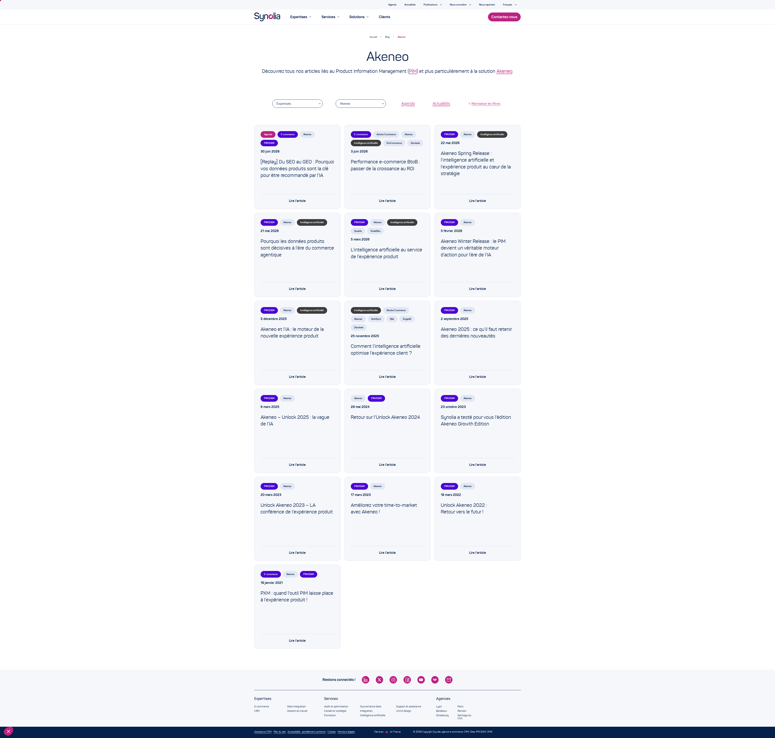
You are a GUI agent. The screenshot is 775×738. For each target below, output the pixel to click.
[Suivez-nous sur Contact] (448, 679)
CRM (257, 711)
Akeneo (402, 36)
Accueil (373, 36)
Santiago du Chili (464, 717)
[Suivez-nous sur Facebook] (407, 679)
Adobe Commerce (386, 134)
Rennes (462, 711)
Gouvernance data (370, 706)
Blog (387, 36)
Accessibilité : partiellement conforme (307, 731)
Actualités (441, 103)
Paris (460, 706)
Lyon (439, 706)
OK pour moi (67, 717)
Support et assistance (408, 706)
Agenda (408, 103)
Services (331, 698)
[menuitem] (300, 16)
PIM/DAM (269, 142)
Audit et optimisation (336, 706)
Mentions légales (346, 731)
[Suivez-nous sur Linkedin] (365, 679)
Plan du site (280, 731)
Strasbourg (442, 715)
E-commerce (287, 134)
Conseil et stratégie (335, 711)
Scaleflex (375, 230)
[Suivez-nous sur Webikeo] (435, 679)
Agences (443, 698)
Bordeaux (441, 711)
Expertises (283, 104)
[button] (8, 731)
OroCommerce (394, 142)
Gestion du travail (297, 711)
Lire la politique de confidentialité (26, 704)
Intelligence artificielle (366, 142)
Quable (358, 230)
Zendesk (415, 142)
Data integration (296, 706)
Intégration (366, 711)
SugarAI (407, 318)
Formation (330, 715)
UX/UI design (403, 711)
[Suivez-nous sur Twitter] (379, 679)
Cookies (332, 731)
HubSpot (376, 318)
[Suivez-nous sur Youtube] (421, 679)
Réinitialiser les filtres (485, 104)
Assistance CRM (263, 731)
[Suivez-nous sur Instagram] (393, 679)
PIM (413, 71)
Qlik (392, 318)
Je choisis (25, 717)
